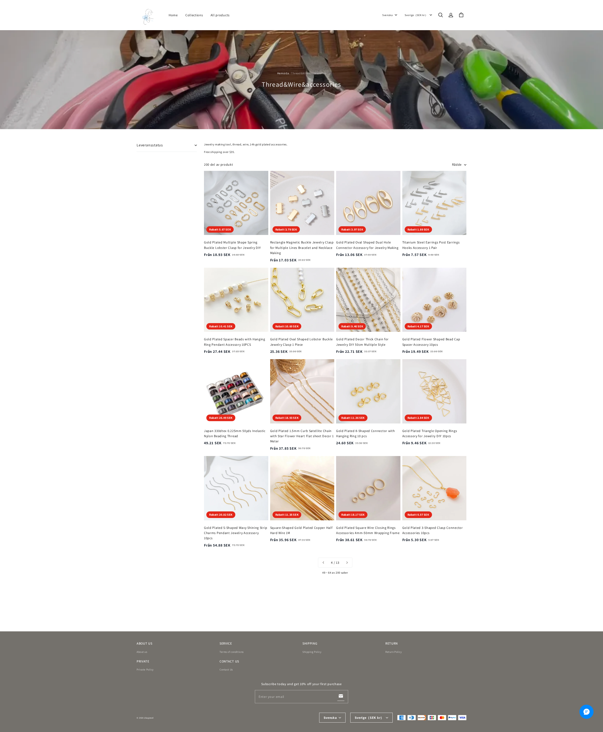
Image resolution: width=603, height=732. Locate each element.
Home (173, 15)
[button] (440, 15)
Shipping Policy (312, 652)
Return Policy (393, 652)
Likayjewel (149, 717)
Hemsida (283, 73)
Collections (194, 15)
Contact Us (226, 669)
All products (220, 15)
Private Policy (145, 669)
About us (142, 652)
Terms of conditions (232, 652)
